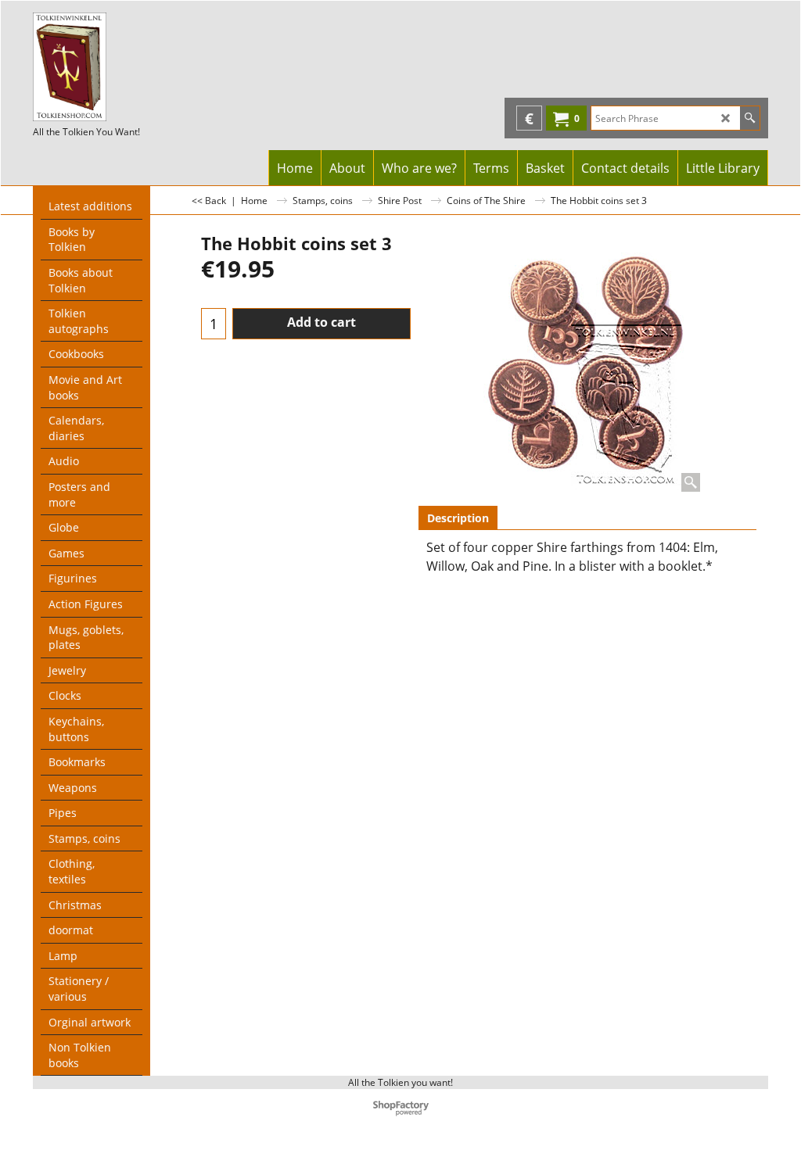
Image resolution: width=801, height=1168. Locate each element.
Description (458, 518)
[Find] (750, 118)
